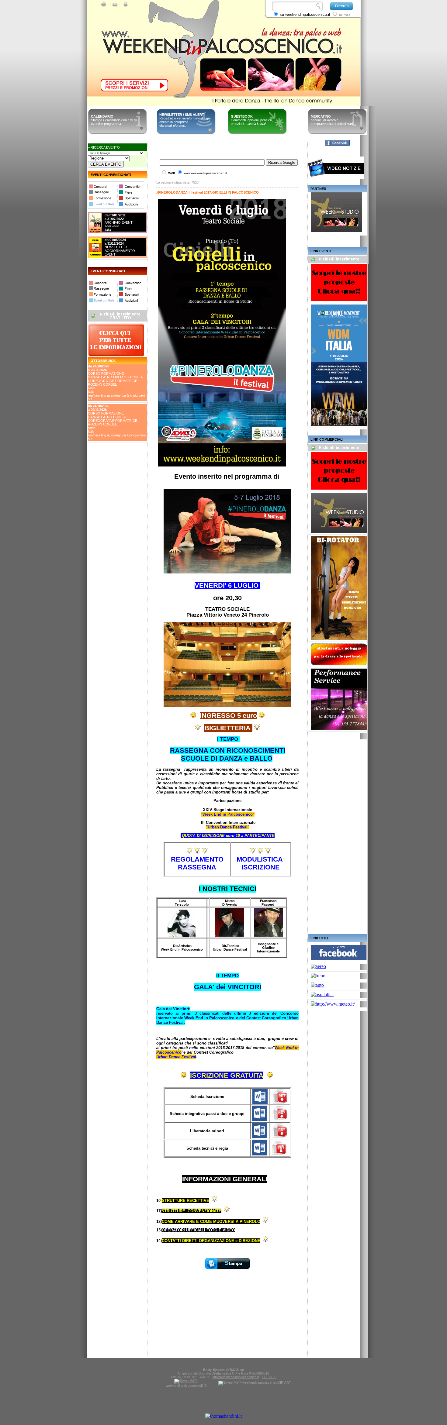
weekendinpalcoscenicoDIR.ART (266, 1382)
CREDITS (269, 1377)
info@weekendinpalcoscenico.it (236, 1377)
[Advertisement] (115, 489)
